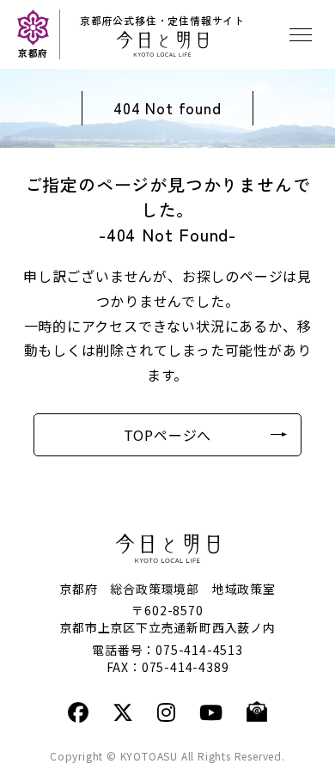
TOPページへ (168, 435)
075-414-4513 (199, 649)
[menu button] (300, 34)
